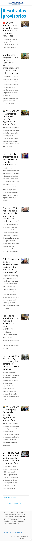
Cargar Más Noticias (9, 498)
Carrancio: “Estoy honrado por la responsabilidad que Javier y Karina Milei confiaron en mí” (11, 214)
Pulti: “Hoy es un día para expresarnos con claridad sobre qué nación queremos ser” (11, 266)
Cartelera (16, 530)
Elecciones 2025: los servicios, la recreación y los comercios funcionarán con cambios (11, 362)
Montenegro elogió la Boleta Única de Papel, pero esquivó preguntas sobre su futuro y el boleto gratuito (11, 64)
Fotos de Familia (8, 530)
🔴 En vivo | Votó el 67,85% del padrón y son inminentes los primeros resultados (11, 29)
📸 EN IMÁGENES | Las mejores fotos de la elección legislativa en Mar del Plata (11, 118)
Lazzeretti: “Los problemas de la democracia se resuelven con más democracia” (11, 159)
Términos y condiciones (15, 532)
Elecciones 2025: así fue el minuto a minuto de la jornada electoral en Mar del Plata (11, 458)
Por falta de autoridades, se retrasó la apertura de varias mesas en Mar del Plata (10, 322)
